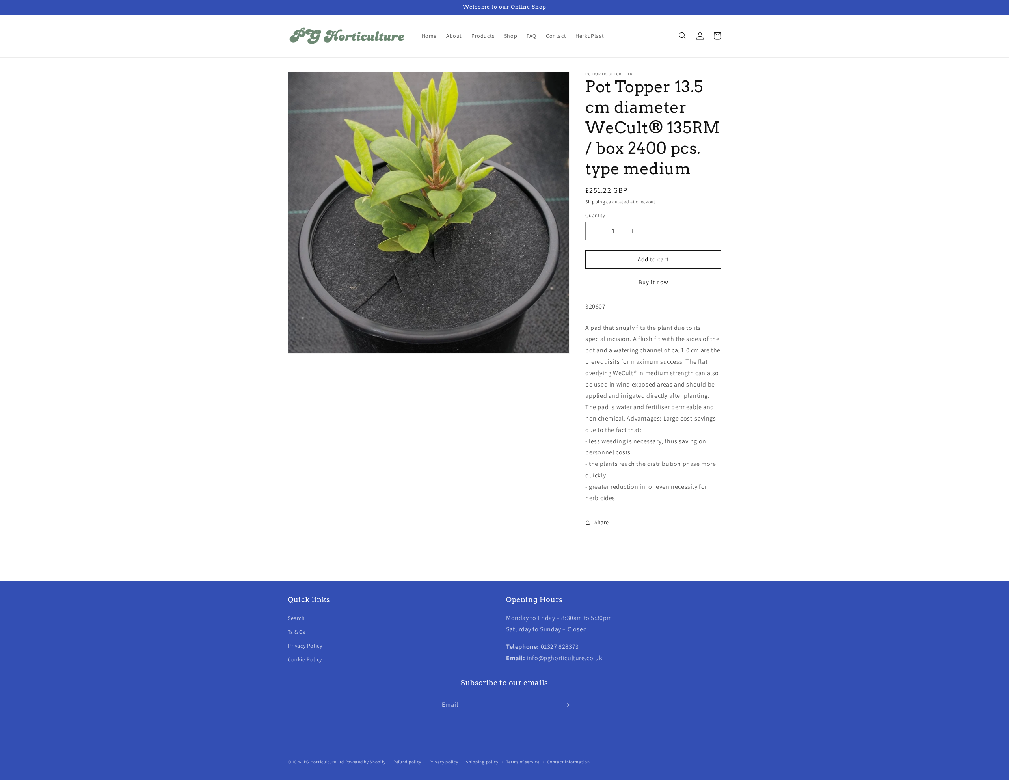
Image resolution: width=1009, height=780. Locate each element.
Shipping (595, 202)
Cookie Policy (305, 659)
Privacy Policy (305, 645)
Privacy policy (443, 762)
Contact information (568, 762)
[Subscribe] (566, 705)
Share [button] (601, 522)
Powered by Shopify (365, 762)
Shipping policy (482, 762)
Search (296, 618)
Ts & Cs (296, 631)
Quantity (595, 215)
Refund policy (407, 762)
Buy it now (653, 282)
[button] (682, 36)
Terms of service (522, 762)
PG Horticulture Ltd (324, 762)
